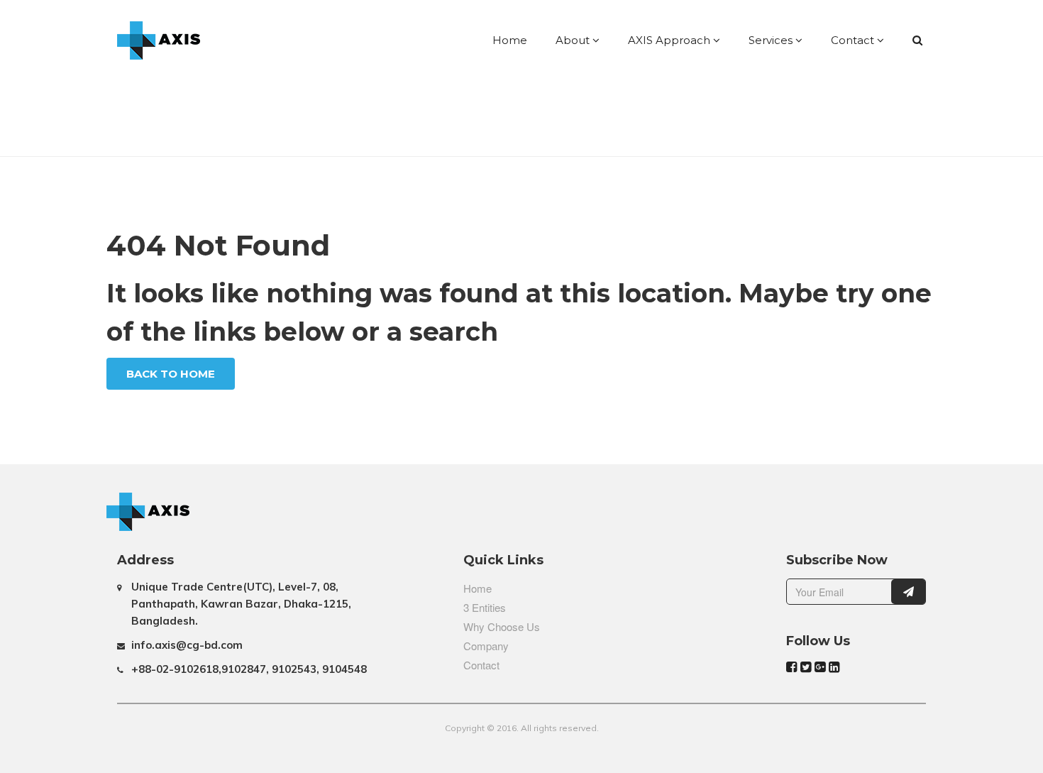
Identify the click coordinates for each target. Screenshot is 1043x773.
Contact (854, 40)
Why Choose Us (501, 626)
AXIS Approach (670, 40)
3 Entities (484, 607)
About (574, 40)
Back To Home (170, 373)
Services (772, 40)
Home (509, 40)
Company (486, 645)
